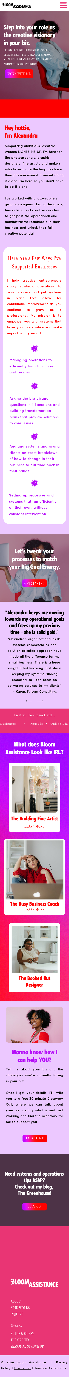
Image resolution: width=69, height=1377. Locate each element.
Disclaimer (22, 1368)
